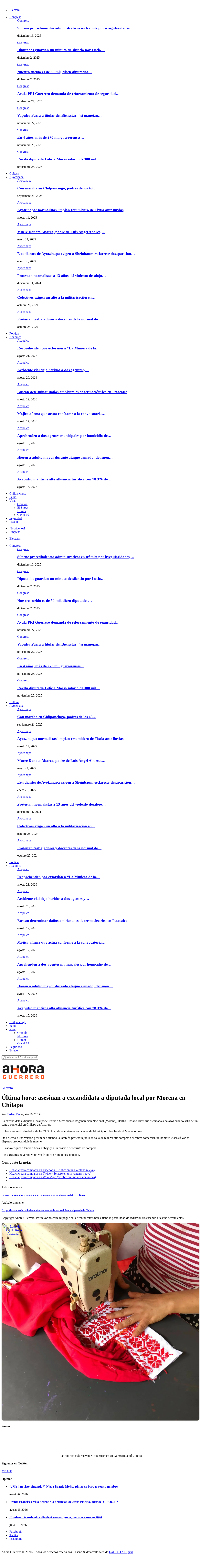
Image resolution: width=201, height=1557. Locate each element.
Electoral (14, 10)
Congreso (15, 17)
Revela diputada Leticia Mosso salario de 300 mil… (58, 159)
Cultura (14, 173)
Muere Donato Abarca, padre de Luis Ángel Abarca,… (61, 232)
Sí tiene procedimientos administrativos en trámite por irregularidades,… (75, 28)
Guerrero (7, 1088)
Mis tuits (7, 1471)
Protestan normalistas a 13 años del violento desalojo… (61, 276)
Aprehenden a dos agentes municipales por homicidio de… (64, 436)
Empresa (14, 532)
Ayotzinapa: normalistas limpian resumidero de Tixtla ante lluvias (70, 210)
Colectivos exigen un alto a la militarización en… (56, 297)
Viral (12, 500)
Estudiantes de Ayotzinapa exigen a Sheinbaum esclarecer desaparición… (76, 254)
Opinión (22, 504)
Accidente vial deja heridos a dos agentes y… (53, 370)
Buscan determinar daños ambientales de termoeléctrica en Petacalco (72, 392)
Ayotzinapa (16, 177)
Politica (14, 333)
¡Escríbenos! (17, 528)
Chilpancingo (17, 493)
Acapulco (15, 337)
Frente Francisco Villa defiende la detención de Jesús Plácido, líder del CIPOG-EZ (64, 1501)
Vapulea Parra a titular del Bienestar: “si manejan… (59, 115)
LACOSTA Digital (121, 1552)
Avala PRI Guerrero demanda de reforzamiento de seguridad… (68, 94)
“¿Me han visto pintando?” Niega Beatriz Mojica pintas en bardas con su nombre (63, 1486)
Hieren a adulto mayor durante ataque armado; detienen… (65, 457)
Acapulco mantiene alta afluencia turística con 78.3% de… (64, 479)
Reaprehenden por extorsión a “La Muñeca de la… (58, 348)
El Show (22, 507)
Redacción (13, 1114)
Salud (12, 497)
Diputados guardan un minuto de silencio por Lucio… (61, 50)
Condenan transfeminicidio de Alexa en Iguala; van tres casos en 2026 (55, 1517)
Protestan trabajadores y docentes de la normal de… (59, 319)
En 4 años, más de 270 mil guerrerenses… (50, 137)
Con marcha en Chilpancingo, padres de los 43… (56, 188)
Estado (13, 521)
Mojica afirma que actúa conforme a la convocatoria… (61, 414)
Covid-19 (23, 514)
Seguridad (15, 518)
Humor (21, 511)
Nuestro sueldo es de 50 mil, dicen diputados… (54, 72)
